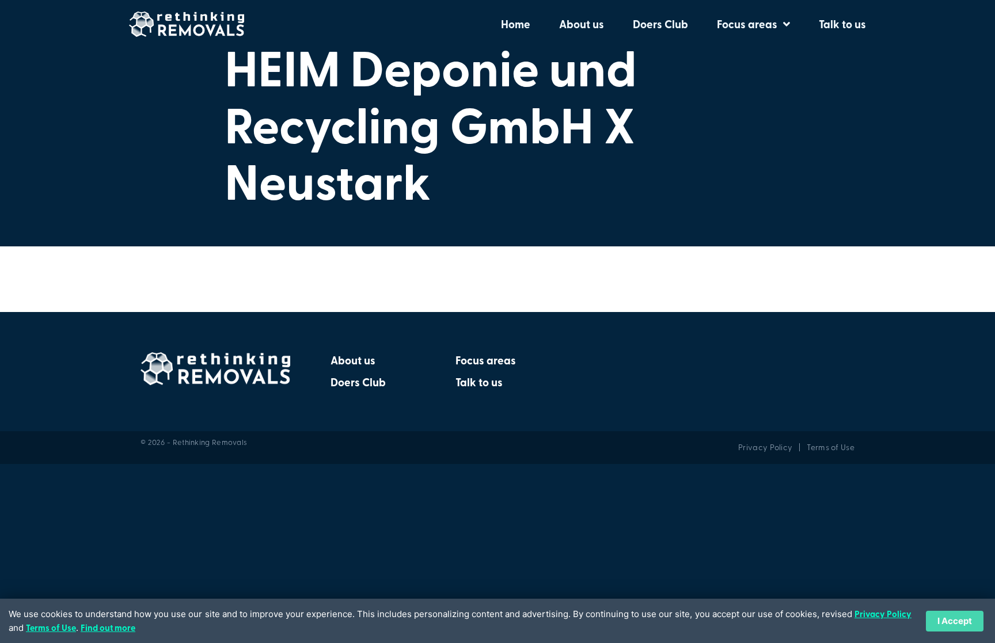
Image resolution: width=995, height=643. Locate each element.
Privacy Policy (883, 613)
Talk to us (842, 24)
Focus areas (747, 24)
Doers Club (660, 24)
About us (581, 24)
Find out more (108, 627)
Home (515, 24)
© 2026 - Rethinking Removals (193, 442)
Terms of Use (51, 627)
